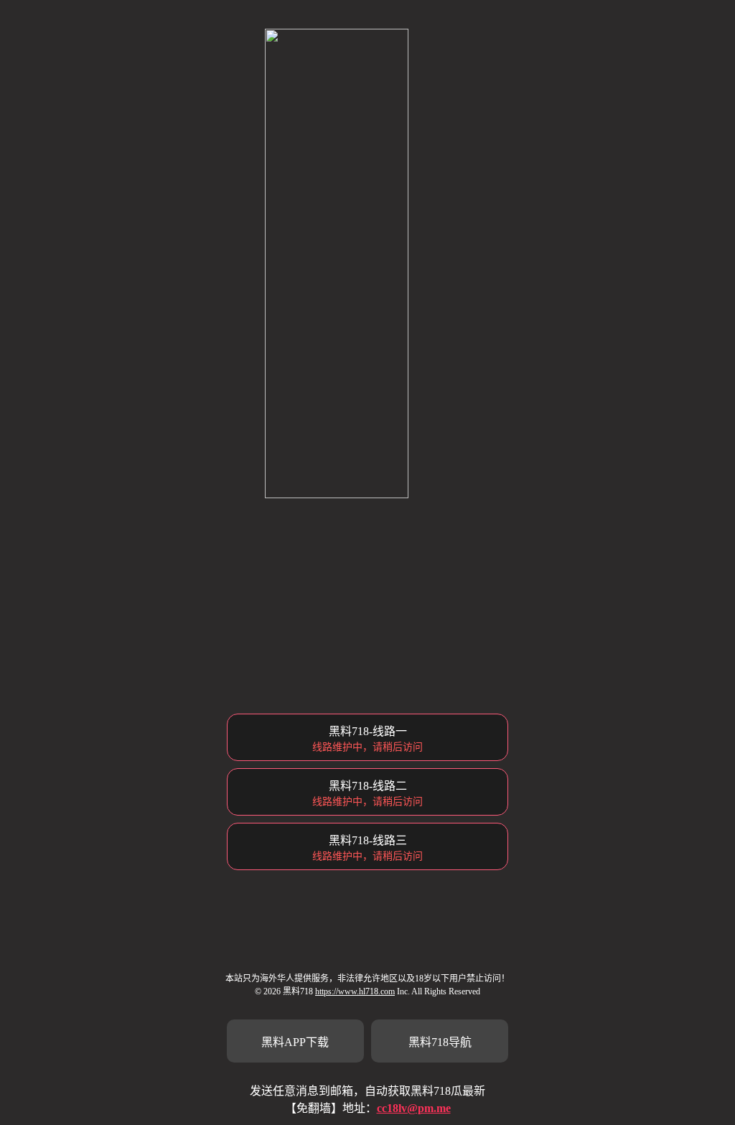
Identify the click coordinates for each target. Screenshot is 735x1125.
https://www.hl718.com (355, 991)
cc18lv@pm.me (414, 1108)
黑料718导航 (440, 1042)
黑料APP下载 (295, 1042)
